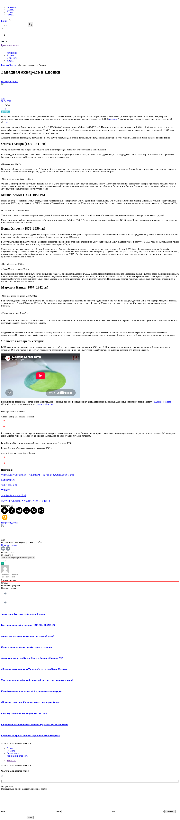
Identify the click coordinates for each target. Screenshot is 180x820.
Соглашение (13, 753)
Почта (58, 811)
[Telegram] (19, 510)
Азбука (10, 14)
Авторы (10, 9)
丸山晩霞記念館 (9, 485)
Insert (30, 817)
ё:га (6, 122)
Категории (12, 7)
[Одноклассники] (11, 510)
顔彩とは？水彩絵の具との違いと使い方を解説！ (26, 501)
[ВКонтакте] (4, 510)
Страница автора (9, 545)
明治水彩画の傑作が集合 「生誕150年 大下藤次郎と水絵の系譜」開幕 (37, 475)
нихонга (113, 119)
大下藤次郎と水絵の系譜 (13, 495)
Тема (112, 811)
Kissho (168, 402)
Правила (11, 751)
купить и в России (44, 404)
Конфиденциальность (17, 756)
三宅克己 (5, 490)
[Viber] (33, 510)
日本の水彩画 (8, 480)
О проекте (12, 12)
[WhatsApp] (41, 510)
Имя (3, 811)
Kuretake (158, 402)
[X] (26, 510)
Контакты (11, 760)
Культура (5, 111)
